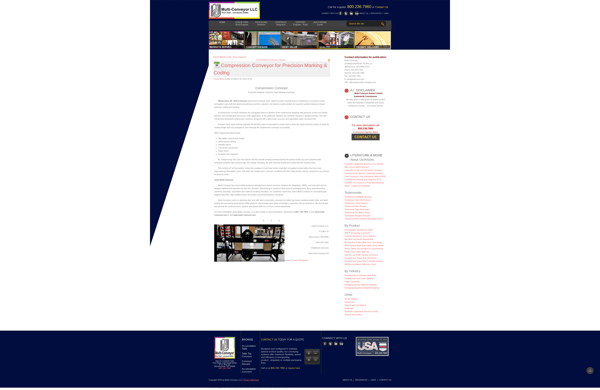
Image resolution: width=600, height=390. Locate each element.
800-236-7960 (278, 368)
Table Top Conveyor (247, 355)
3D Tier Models (351, 299)
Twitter (346, 13)
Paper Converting (352, 282)
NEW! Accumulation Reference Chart (360, 264)
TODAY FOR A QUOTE (282, 339)
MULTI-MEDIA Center (320, 23)
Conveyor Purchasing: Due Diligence (363, 180)
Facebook (340, 13)
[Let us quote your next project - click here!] (366, 137)
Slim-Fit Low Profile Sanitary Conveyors (361, 255)
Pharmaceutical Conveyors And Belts (360, 275)
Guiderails (349, 308)
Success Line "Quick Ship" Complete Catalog (364, 261)
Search (282, 60)
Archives (274, 60)
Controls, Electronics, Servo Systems (360, 236)
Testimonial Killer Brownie (356, 206)
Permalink (303, 260)
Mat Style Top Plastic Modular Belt (359, 239)
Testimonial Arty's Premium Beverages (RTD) (363, 219)
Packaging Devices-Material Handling (361, 285)
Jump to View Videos (353, 315)
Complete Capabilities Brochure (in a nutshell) (364, 164)
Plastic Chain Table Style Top (357, 252)
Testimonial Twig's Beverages (357, 209)
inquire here (294, 368)
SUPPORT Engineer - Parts (300, 23)
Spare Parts (350, 302)
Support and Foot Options (355, 305)
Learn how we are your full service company (363, 170)
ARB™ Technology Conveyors (357, 233)
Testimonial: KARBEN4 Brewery (358, 197)
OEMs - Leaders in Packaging (357, 186)
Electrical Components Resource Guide (361, 311)
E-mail (294, 260)
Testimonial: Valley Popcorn (356, 203)
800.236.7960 (359, 6)
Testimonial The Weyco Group (357, 212)
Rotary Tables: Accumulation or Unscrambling (364, 249)
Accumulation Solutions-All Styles (359, 230)
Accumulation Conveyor (249, 370)
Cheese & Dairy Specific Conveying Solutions (364, 173)
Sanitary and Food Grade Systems (359, 278)
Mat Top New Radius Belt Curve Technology (363, 242)
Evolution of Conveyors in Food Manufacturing (364, 183)
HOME (222, 22)
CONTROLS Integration (280, 23)
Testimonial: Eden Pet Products (358, 200)
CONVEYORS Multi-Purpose (241, 23)
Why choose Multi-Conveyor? (357, 167)
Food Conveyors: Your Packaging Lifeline (365, 176)
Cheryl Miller (218, 79)
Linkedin (351, 13)
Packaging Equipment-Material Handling (362, 288)
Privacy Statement (251, 380)
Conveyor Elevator (247, 362)
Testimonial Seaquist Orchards (357, 216)
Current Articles (262, 60)
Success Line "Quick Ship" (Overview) (361, 258)
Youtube (357, 13)
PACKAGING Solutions (261, 23)
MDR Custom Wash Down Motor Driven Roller (364, 245)
